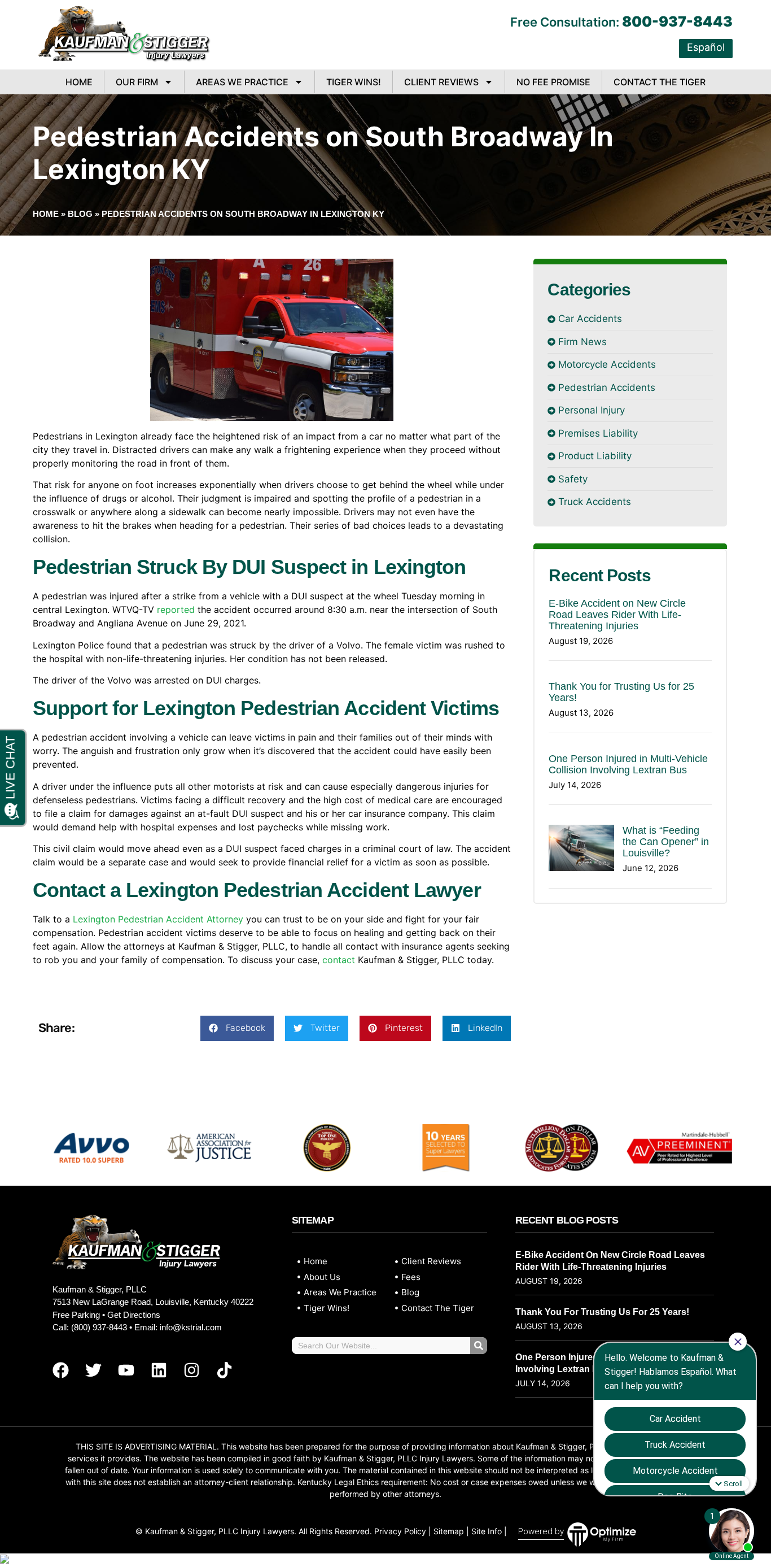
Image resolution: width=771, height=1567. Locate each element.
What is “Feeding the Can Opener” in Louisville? (666, 842)
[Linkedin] (158, 1369)
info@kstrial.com (191, 1327)
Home (79, 82)
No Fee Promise (553, 82)
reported (176, 609)
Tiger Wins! (353, 82)
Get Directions (133, 1315)
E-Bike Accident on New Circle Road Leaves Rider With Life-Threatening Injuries (617, 615)
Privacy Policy (400, 1531)
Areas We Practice (242, 82)
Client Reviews (441, 82)
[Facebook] (60, 1369)
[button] (237, 1028)
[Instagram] (191, 1369)
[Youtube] (125, 1369)
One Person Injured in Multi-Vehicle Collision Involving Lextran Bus (628, 764)
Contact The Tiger (660, 82)
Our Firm (137, 82)
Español (706, 47)
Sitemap (448, 1531)
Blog (80, 214)
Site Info (486, 1531)
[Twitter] (93, 1369)
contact (338, 959)
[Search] (478, 1345)
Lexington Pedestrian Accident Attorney (158, 919)
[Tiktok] (224, 1369)
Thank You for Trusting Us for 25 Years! (602, 1312)
